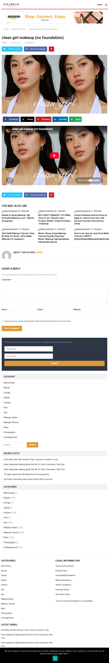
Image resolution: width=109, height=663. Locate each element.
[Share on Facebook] (3, 320)
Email (41, 309)
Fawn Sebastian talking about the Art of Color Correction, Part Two (34, 469)
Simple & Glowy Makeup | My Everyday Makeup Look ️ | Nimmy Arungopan (18, 218)
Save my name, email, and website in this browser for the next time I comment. (38, 321)
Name (5, 309)
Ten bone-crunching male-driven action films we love (28, 479)
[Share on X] (3, 326)
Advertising (9, 382)
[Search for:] (14, 444)
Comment (7, 280)
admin (4, 43)
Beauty (7, 387)
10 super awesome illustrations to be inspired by (26, 474)
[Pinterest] (51, 49)
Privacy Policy (61, 571)
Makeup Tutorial (18, 29)
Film (6, 407)
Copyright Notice (62, 590)
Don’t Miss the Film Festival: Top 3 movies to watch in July (31, 459)
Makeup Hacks (10, 417)
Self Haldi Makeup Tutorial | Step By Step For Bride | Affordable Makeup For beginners (18, 236)
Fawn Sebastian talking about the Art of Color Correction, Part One (34, 464)
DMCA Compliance (63, 585)
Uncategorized (10, 437)
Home (6, 29)
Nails (6, 427)
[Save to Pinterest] (3, 332)
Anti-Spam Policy (63, 594)
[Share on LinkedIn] (3, 338)
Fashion (7, 402)
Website (77, 309)
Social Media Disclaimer (65, 575)
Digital (7, 397)
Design (7, 392)
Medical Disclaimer (63, 580)
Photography (9, 432)
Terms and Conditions (65, 566)
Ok (55, 658)
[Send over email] (3, 343)
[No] (105, 655)
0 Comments (29, 43)
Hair (5, 412)
